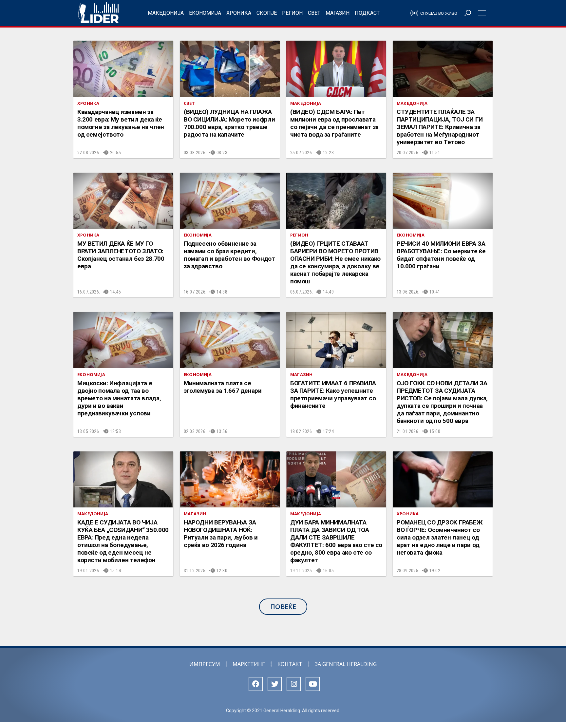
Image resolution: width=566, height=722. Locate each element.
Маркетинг (249, 664)
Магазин (337, 13)
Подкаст (367, 13)
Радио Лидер (98, 13)
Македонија (166, 13)
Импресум (204, 664)
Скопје (266, 13)
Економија (205, 13)
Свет (314, 13)
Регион (292, 13)
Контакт (289, 664)
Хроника (238, 13)
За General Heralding (346, 664)
